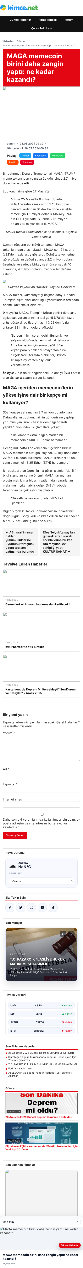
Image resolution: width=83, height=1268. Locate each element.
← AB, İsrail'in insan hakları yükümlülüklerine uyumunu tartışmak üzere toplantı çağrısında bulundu (20, 541)
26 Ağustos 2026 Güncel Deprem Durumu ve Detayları (41, 1052)
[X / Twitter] (20, 907)
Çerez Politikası (41, 28)
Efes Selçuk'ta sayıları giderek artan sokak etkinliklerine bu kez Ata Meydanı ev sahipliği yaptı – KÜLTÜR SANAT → (59, 541)
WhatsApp (57, 155)
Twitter (25, 155)
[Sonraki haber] (71, 934)
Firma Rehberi (48, 19)
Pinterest (27, 162)
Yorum (9, 733)
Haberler (8, 41)
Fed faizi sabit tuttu (20, 1068)
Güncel (21, 41)
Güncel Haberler (20, 19)
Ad (6, 769)
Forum (69, 19)
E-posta (10, 784)
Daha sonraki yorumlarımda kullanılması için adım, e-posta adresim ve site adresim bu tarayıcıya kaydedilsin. (41, 823)
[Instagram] (31, 907)
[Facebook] (9, 907)
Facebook (40, 155)
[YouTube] (42, 907)
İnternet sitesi (13, 799)
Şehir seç (16, 873)
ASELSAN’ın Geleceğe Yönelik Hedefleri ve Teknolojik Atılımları (40, 1074)
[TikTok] (53, 907)
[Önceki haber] (63, 934)
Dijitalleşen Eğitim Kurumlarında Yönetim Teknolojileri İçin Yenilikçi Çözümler (42, 1058)
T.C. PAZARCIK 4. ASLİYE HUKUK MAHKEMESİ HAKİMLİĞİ (42, 1064)
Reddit (12, 162)
